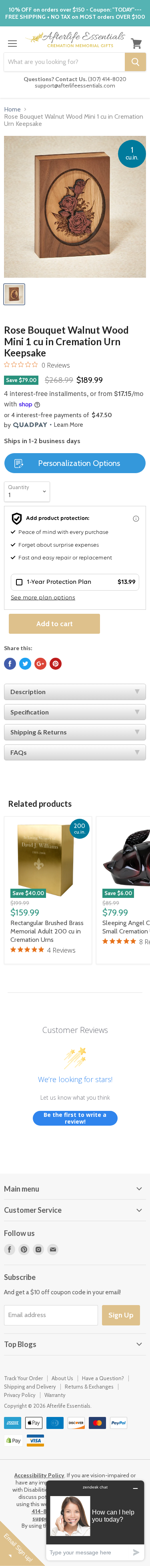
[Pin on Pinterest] (56, 664)
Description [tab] (28, 691)
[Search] (135, 62)
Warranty (55, 1395)
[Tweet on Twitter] (25, 664)
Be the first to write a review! (75, 1118)
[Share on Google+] (40, 664)
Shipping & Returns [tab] (38, 732)
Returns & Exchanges (89, 1386)
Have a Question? (103, 1378)
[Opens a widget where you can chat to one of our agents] (95, 1520)
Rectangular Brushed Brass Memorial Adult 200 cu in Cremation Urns (47, 931)
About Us (62, 1378)
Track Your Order (23, 1378)
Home (12, 109)
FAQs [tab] (18, 752)
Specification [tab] (29, 712)
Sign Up (121, 1315)
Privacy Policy (20, 1395)
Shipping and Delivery (30, 1386)
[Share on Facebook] (10, 664)
